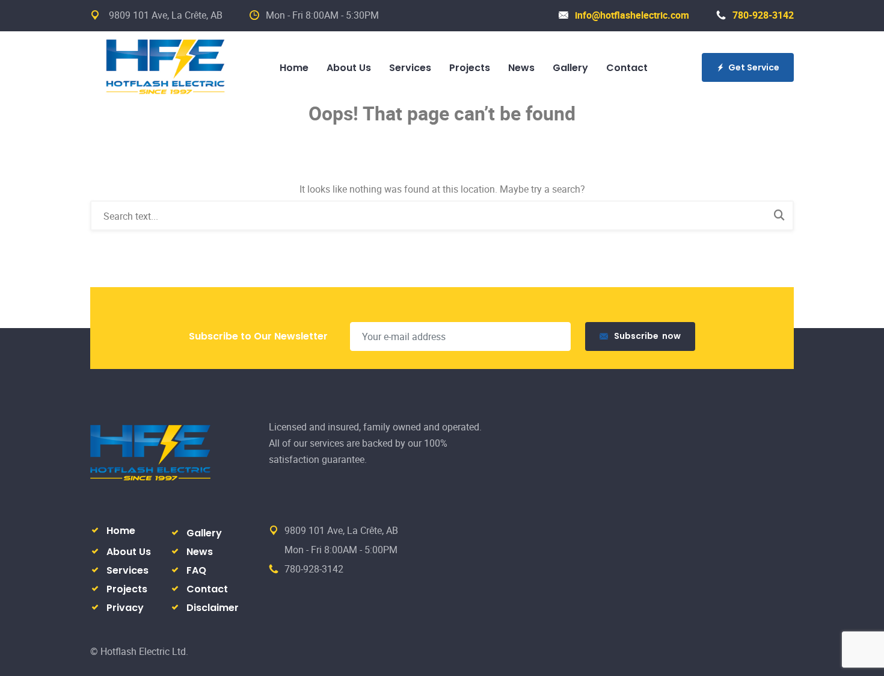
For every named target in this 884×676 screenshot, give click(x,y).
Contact (627, 68)
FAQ (196, 570)
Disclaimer (212, 608)
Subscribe (647, 336)
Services (410, 68)
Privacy (125, 608)
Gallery (570, 68)
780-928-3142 (763, 15)
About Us (349, 68)
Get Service (753, 67)
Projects (469, 68)
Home (294, 68)
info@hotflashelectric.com (632, 15)
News (521, 68)
